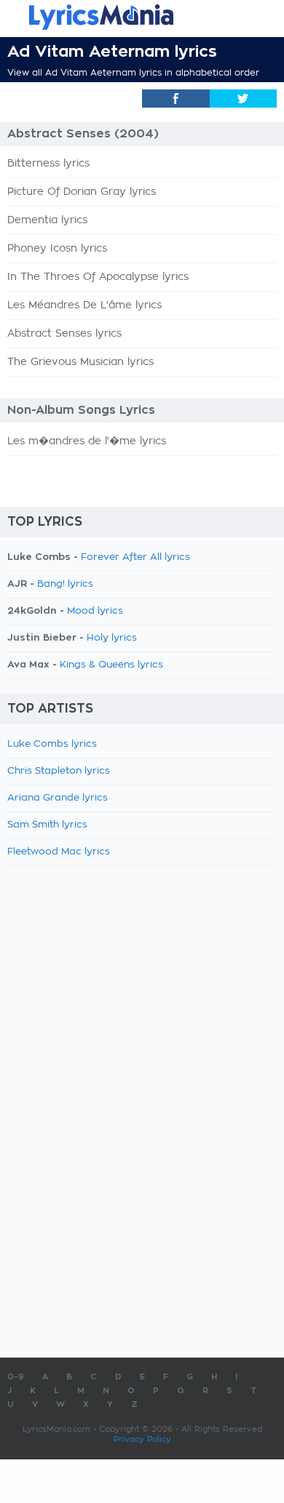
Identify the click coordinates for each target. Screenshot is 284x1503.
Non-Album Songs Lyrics (81, 410)
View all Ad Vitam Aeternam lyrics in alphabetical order (133, 72)
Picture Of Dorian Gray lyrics (81, 192)
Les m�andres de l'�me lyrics (86, 441)
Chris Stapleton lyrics (58, 771)
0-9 (15, 1377)
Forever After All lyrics (135, 557)
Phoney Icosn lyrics (57, 249)
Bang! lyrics (65, 584)
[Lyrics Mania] (142, 17)
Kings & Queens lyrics (111, 665)
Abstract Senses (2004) (83, 134)
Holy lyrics (112, 638)
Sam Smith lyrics (47, 825)
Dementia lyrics (47, 220)
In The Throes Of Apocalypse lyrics (98, 277)
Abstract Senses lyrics (64, 334)
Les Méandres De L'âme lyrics (84, 305)
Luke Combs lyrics (52, 744)
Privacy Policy (142, 1439)
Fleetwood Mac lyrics (58, 852)
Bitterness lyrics (48, 164)
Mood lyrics (95, 611)
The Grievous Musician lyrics (80, 362)
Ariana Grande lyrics (57, 798)
